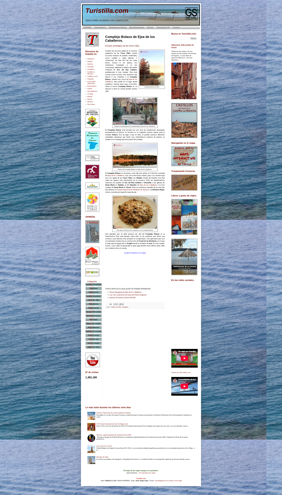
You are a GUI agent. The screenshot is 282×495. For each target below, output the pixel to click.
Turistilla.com (106, 10)
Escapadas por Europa (117, 27)
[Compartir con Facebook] (121, 304)
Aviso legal (178, 480)
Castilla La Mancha (91, 73)
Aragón (89, 61)
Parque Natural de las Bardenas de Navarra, (133, 190)
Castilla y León (92, 76)
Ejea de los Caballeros (116, 175)
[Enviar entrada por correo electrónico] (110, 304)
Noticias (150, 27)
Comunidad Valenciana (91, 82)
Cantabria (90, 69)
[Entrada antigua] (164, 349)
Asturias (90, 64)
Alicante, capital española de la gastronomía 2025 (113, 435)
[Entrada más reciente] (105, 349)
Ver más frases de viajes (147, 473)
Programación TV (163, 27)
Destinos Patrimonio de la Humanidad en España (113, 413)
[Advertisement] (135, 330)
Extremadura (91, 86)
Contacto (176, 27)
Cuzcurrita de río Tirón (104, 446)
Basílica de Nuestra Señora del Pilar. (122, 297)
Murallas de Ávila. (102, 457)
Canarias (90, 66)
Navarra (90, 102)
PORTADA (87, 27)
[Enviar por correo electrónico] (114, 304)
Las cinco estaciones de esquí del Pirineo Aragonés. (128, 295)
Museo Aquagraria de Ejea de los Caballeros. (125, 292)
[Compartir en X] (118, 304)
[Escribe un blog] (116, 304)
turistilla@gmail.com (161, 480)
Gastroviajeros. (100, 27)
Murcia (89, 99)
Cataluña (90, 79)
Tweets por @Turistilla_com (181, 372)
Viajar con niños (116, 307)
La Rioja (90, 94)
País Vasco (91, 104)
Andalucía (90, 59)
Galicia (89, 88)
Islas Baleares (92, 91)
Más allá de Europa (137, 27)
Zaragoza (125, 307)
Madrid (89, 96)
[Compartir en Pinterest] (123, 304)
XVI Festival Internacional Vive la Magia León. (112, 424)
